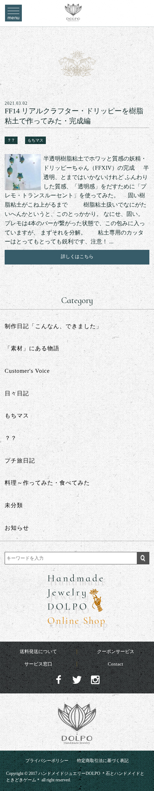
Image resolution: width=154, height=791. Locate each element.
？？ (11, 140)
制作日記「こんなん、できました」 (53, 326)
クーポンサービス (115, 651)
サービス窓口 (38, 664)
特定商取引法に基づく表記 (103, 760)
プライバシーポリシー (46, 760)
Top (142, 769)
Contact (115, 664)
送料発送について (38, 651)
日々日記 (17, 393)
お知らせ (17, 528)
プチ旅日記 (20, 461)
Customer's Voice (27, 371)
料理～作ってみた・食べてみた (47, 483)
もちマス (35, 140)
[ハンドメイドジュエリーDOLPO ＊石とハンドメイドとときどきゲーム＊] (73, 17)
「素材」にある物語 (32, 348)
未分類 (14, 505)
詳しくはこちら (77, 256)
